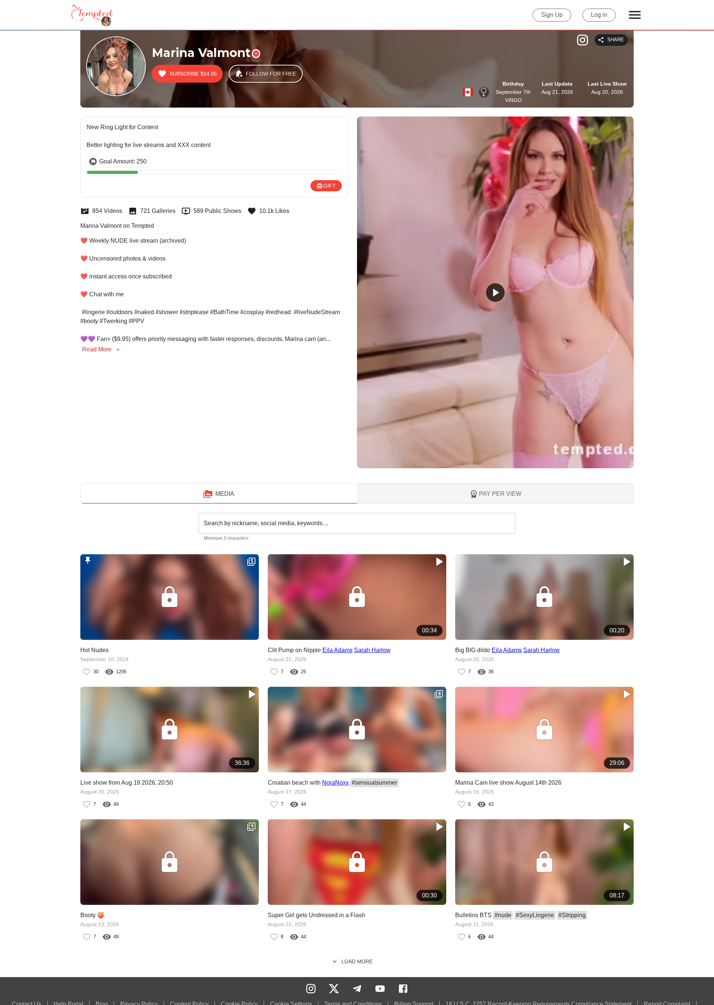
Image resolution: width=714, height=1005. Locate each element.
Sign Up (552, 15)
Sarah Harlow (372, 650)
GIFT (330, 186)
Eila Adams (337, 650)
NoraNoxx (335, 782)
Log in (599, 15)
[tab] (219, 494)
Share (615, 39)
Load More (357, 961)
